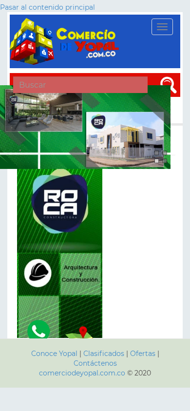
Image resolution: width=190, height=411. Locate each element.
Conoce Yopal (54, 353)
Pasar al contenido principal (47, 7)
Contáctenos (95, 363)
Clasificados (104, 353)
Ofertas (142, 353)
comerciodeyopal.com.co (82, 373)
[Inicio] (66, 41)
